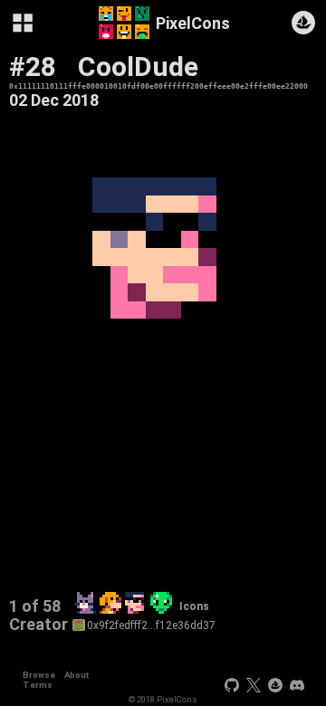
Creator (38, 624)
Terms (38, 685)
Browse (39, 675)
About (76, 675)
